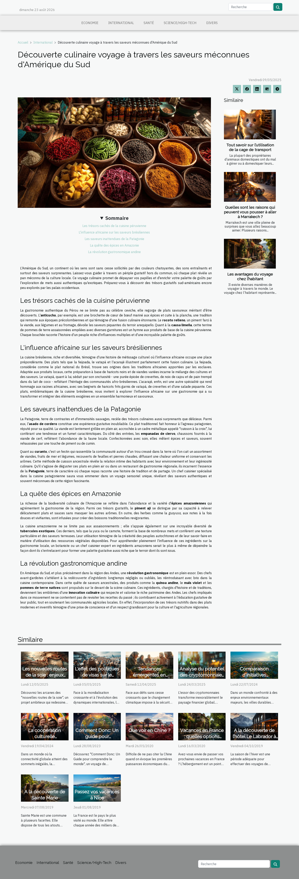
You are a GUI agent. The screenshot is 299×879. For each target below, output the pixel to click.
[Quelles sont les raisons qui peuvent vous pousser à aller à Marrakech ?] (250, 187)
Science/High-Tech (180, 23)
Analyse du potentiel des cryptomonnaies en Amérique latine (202, 675)
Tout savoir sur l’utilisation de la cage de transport (250, 147)
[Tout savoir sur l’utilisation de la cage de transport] (250, 124)
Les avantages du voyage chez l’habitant (250, 276)
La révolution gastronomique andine (114, 252)
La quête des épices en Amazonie (114, 245)
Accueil (23, 42)
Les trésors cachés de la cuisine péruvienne (114, 226)
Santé (149, 23)
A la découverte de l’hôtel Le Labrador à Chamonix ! (254, 736)
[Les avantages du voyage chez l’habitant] (250, 254)
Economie (89, 23)
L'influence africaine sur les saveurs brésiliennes (114, 232)
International (121, 23)
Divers (212, 23)
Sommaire (117, 218)
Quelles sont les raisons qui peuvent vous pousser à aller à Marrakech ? (250, 212)
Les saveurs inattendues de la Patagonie (114, 239)
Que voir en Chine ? (149, 730)
